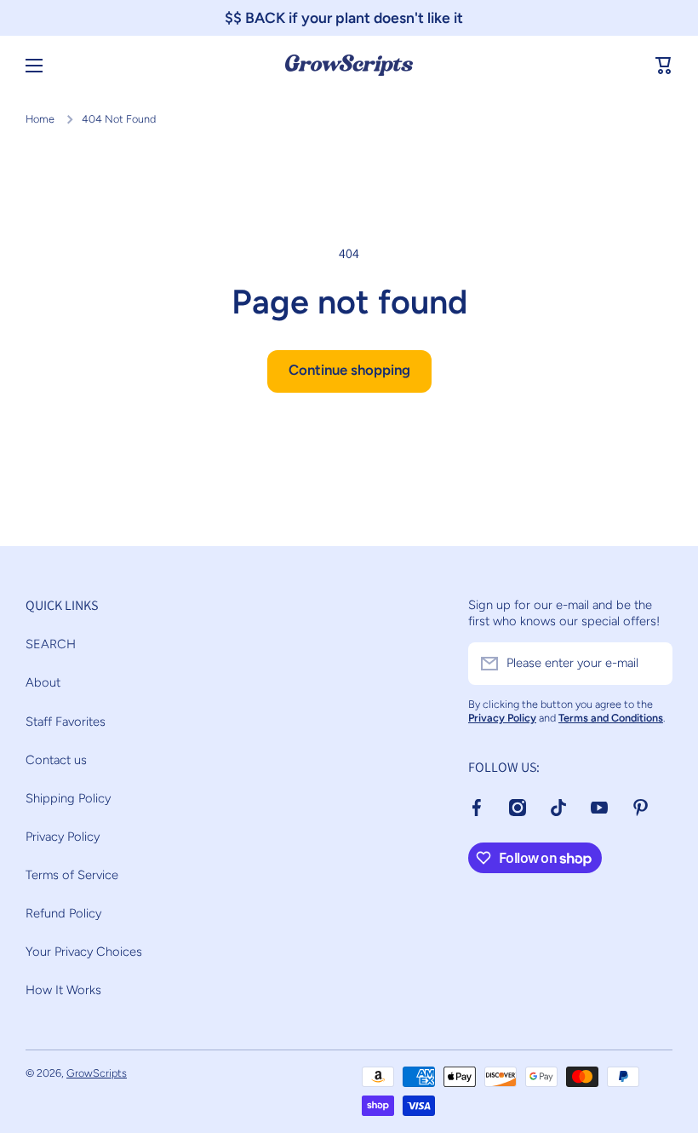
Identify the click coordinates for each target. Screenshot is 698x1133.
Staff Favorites (66, 721)
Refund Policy (63, 913)
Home (40, 118)
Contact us (56, 760)
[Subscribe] (651, 663)
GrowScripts (96, 1073)
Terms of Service (72, 875)
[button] (663, 65)
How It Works (63, 990)
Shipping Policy (68, 798)
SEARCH (51, 644)
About (43, 682)
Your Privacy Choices (84, 951)
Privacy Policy (63, 836)
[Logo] (349, 65)
